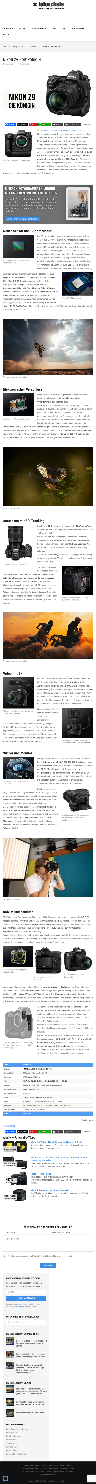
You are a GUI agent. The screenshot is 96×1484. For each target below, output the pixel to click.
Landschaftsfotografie (49, 1469)
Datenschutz (59, 1466)
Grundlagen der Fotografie (17, 1429)
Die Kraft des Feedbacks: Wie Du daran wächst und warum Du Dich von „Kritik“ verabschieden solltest (31, 1391)
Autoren (22, 28)
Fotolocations (12, 1450)
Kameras (9, 64)
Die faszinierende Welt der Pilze (30, 1413)
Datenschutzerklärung (15, 1307)
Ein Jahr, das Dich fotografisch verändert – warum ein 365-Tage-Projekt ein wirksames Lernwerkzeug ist (30, 1369)
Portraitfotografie (67, 1469)
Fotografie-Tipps (37, 28)
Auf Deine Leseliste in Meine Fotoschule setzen (62, 130)
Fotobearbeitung (13, 1436)
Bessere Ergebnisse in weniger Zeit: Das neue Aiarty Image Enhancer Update (31, 1343)
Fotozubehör (11, 1447)
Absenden (48, 1265)
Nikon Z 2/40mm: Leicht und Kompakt (49, 1190)
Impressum (47, 1466)
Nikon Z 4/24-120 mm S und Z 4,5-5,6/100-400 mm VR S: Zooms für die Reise (59, 1159)
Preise (54, 28)
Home (25, 1466)
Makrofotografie (52, 1472)
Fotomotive (11, 1440)
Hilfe (64, 28)
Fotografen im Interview (16, 1454)
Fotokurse (7, 28)
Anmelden (6, 35)
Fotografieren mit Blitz (48, 1475)
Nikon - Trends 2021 (40, 1173)
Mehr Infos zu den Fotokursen (22, 218)
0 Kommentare (24, 64)
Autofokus (40, 1472)
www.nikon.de (9, 1126)
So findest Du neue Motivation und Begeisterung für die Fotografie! (30, 1403)
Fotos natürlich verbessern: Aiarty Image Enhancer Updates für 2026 (31, 1355)
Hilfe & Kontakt (35, 1466)
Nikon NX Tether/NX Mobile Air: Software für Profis (57, 1142)
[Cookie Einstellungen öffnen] (5, 1481)
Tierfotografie (28, 1472)
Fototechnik (11, 1432)
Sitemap (69, 1466)
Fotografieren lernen (30, 1469)
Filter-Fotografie (66, 1472)
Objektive (10, 1443)
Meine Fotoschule (78, 28)
